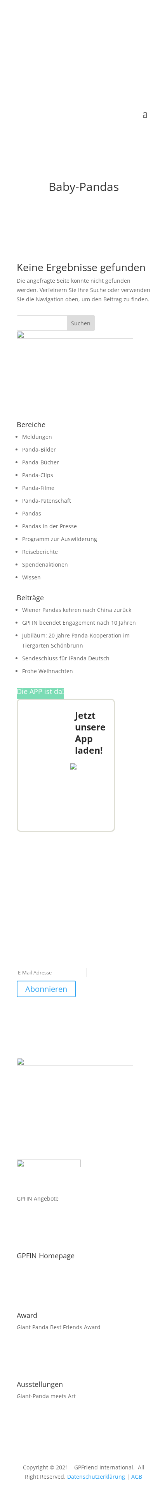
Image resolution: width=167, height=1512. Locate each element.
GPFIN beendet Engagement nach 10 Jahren (79, 622)
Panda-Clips (37, 475)
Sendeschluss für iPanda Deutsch (66, 658)
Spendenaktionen (45, 564)
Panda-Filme (38, 487)
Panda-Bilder (39, 449)
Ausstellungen (40, 1384)
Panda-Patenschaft (46, 500)
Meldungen (37, 436)
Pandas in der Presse (49, 526)
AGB (136, 1476)
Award (27, 1315)
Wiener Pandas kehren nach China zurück (76, 609)
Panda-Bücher (40, 462)
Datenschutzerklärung (96, 1476)
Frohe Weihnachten (47, 671)
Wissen (31, 577)
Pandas (31, 513)
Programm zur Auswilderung (59, 539)
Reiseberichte (40, 551)
